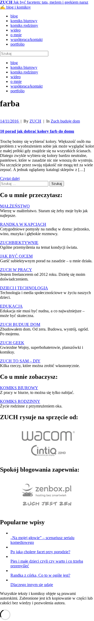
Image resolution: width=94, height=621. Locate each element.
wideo (15, 30)
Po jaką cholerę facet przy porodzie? (40, 552)
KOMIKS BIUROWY (19, 388)
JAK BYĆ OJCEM (16, 256)
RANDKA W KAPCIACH (23, 224)
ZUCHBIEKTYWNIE (19, 242)
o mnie (16, 35)
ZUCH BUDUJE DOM (20, 324)
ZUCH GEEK (12, 342)
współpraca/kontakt (26, 39)
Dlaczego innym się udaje (31, 584)
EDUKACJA (11, 306)
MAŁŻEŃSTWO (15, 206)
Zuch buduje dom (65, 121)
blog (14, 16)
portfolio (17, 44)
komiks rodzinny (24, 25)
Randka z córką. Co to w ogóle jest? (40, 575)
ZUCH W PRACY (16, 269)
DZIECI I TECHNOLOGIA (24, 288)
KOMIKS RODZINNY (20, 401)
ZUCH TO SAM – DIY (20, 361)
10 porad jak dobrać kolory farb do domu (37, 131)
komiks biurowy (23, 21)
